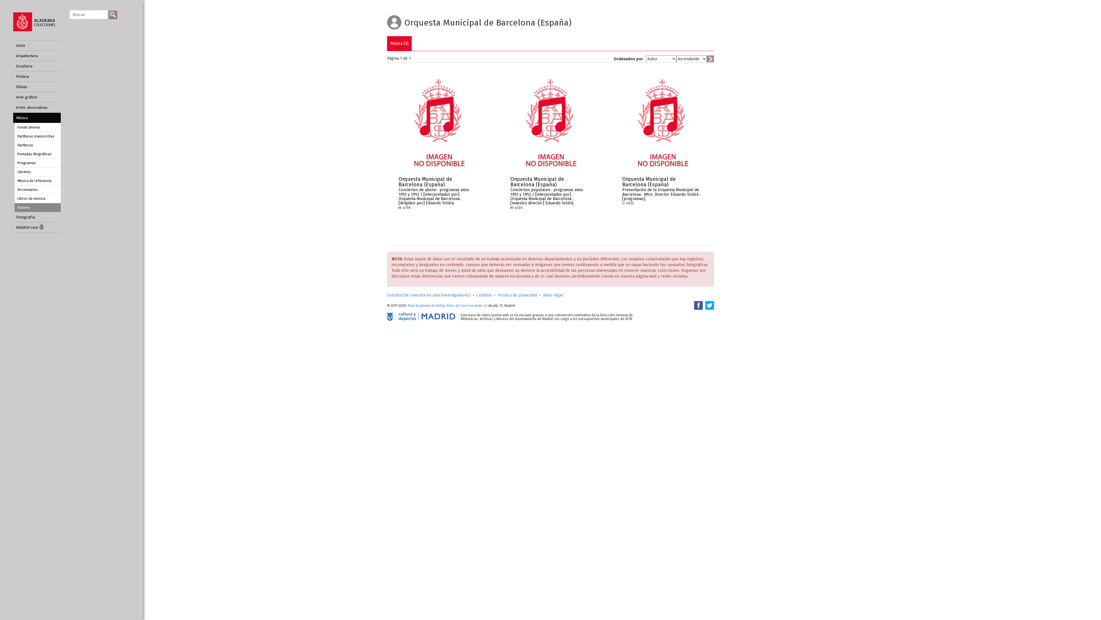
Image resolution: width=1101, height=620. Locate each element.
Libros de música (31, 198)
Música (22, 117)
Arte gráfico (26, 97)
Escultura (24, 66)
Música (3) (399, 43)
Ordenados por (628, 59)
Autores (23, 207)
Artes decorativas (32, 107)
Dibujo (21, 86)
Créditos (484, 295)
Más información (473, 181)
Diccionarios (27, 189)
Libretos (24, 172)
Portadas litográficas (34, 154)
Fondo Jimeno (28, 127)
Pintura (22, 76)
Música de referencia (34, 181)
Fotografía (25, 217)
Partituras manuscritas (35, 136)
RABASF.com (27, 227)
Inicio (20, 45)
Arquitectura (27, 55)
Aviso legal (553, 295)
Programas (26, 163)
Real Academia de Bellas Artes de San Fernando (445, 306)
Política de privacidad (517, 295)
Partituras (25, 145)
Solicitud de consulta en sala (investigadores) (429, 295)
